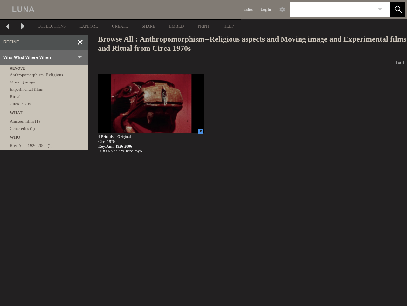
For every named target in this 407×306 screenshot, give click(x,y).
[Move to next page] (23, 27)
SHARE (148, 26)
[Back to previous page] (7, 27)
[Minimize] (80, 42)
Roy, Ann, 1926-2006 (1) (31, 145)
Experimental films (26, 89)
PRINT (204, 26)
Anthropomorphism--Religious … (39, 74)
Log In (266, 9)
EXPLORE (88, 26)
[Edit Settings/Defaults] (282, 9)
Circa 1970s (20, 104)
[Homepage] (120, 9)
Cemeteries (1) (22, 128)
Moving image (22, 82)
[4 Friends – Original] (151, 103)
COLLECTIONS (52, 26)
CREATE (120, 26)
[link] (380, 9)
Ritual (15, 96)
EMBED (176, 26)
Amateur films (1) (25, 121)
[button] (397, 9)
